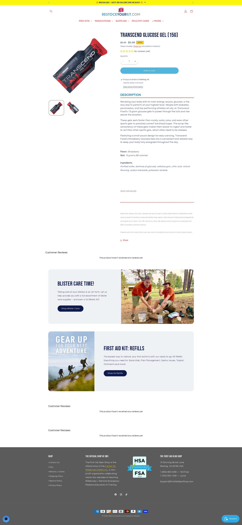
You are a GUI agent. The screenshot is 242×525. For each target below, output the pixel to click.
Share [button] (125, 240)
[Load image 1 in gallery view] (56, 107)
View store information (133, 87)
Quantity (124, 56)
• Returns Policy (55, 481)
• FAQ (50, 467)
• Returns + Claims (56, 472)
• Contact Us (54, 462)
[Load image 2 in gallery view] (72, 107)
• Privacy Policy (55, 485)
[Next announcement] (193, 2)
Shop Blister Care (71, 308)
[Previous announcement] (49, 2)
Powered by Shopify (132, 516)
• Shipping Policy (55, 476)
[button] (51, 11)
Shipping (137, 46)
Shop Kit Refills (115, 373)
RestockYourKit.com (116, 516)
